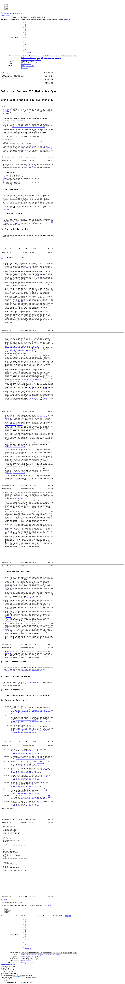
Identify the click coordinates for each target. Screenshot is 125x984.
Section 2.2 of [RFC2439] (33, 379)
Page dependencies (30, 977)
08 (25, 35)
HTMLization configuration (9, 973)
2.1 (5, 176)
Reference (12, 979)
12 (25, 42)
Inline (74, 55)
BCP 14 (28, 750)
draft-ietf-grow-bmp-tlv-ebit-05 (34, 710)
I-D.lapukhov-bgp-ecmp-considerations (19, 351)
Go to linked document (25, 982)
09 (25, 37)
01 (25, 24)
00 (25, 22)
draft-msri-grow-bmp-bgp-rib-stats (31, 60)
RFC (49, 796)
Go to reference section (10, 982)
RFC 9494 (38, 802)
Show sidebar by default (8, 966)
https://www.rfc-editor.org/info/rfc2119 (26, 753)
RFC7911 (12, 589)
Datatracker (4, 899)
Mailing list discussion (27, 66)
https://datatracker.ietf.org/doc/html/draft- (32, 731)
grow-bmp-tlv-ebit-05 (18, 713)
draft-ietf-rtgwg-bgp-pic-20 (26, 720)
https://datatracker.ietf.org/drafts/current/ (28, 127)
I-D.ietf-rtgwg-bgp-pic (32, 347)
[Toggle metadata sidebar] (1, 12)
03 (25, 27)
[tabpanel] (62, 940)
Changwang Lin (49, 58)
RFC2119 (8, 223)
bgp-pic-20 (14, 722)
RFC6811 (8, 517)
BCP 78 (15, 120)
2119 (12, 797)
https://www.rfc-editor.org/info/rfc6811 (26, 779)
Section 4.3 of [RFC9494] (39, 398)
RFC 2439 (25, 757)
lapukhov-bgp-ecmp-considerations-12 (24, 732)
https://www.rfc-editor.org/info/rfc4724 (26, 772)
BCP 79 (23, 120)
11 (25, 40)
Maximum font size (6, 977)
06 (25, 32)
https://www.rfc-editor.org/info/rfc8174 (33, 798)
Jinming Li (58, 58)
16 (25, 49)
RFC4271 (20, 498)
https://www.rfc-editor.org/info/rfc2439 (30, 759)
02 (25, 26)
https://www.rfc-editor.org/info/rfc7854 (26, 786)
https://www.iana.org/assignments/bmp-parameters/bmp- (23, 670)
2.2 (5, 178)
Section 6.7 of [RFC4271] (14, 425)
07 (25, 34)
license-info (7, 149)
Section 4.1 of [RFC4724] (39, 388)
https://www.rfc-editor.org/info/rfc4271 (26, 765)
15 (25, 47)
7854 (8, 75)
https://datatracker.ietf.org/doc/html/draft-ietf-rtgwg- (32, 721)
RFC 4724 (48, 770)
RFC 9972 (68, 19)
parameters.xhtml (9, 672)
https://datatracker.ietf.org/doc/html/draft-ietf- (34, 711)
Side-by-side (68, 55)
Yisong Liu (40, 58)
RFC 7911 (45, 790)
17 (25, 50)
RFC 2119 (35, 750)
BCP (52, 222)
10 (25, 39)
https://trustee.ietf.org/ (40, 147)
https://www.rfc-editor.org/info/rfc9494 (26, 805)
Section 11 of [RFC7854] (27, 682)
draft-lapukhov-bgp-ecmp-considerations (19, 350)
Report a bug (25, 68)
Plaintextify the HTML (25, 975)
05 (25, 31)
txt (22, 64)
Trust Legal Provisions (34, 166)
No (9, 968)
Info (4, 971)
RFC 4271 (40, 763)
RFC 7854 (6, 109)
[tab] (6, 909)
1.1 (5, 174)
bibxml (29, 64)
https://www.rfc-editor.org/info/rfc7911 (26, 793)
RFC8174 (15, 223)
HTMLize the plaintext (10, 975)
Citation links (4, 980)
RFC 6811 (44, 776)
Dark (6, 6)
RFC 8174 (32, 797)
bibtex (25, 64)
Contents (10, 971)
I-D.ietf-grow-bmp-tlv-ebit (15, 447)
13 (25, 44)
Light (6, 4)
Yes (4, 968)
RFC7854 (6, 209)
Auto (6, 8)
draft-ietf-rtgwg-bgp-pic (14, 347)
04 (25, 29)
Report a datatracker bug (8, 964)
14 (25, 45)
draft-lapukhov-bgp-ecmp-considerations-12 (26, 729)
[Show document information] (9, 15)
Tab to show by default (7, 970)
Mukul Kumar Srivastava (28, 58)
